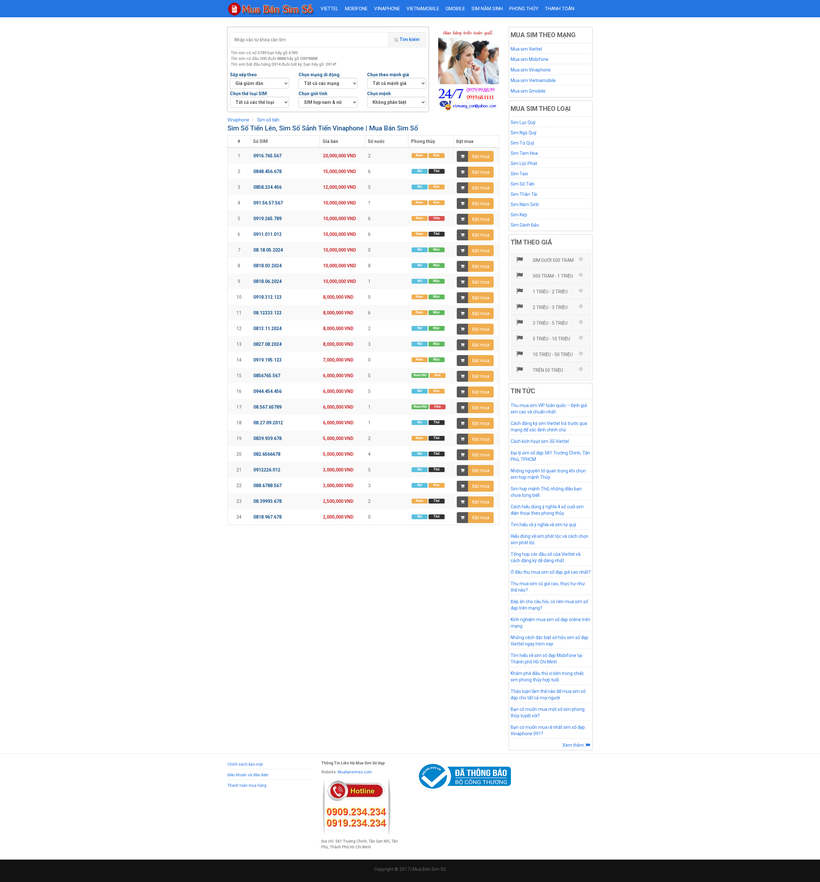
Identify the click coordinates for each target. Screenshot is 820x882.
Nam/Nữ (420, 375)
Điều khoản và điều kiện (247, 775)
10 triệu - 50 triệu (552, 354)
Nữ (419, 171)
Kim (436, 155)
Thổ (436, 171)
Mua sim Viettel (526, 49)
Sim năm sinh (487, 9)
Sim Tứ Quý (522, 143)
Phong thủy (523, 9)
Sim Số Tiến (523, 184)
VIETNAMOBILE (422, 9)
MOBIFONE (356, 9)
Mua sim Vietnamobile (533, 80)
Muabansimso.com (355, 772)
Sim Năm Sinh (525, 204)
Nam (419, 155)
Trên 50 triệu (547, 370)
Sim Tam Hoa (524, 153)
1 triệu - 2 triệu (550, 291)
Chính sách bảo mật (245, 764)
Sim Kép (519, 214)
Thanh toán (559, 9)
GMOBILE (455, 9)
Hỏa (436, 218)
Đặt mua (480, 156)
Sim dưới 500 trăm (553, 260)
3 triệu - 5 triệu (550, 323)
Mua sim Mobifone (529, 59)
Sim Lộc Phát (524, 163)
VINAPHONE (387, 9)
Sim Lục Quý (523, 122)
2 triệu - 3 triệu (550, 307)
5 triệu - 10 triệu (551, 338)
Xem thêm (573, 745)
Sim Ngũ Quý (524, 132)
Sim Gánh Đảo (525, 225)
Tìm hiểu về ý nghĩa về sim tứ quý (543, 524)
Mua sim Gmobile (528, 91)
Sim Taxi (519, 173)
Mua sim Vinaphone (531, 69)
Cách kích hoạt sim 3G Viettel (540, 441)
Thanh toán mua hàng (246, 785)
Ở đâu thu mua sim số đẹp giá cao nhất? (551, 572)
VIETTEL (330, 9)
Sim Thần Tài (524, 194)
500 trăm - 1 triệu (552, 276)
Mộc (436, 249)
